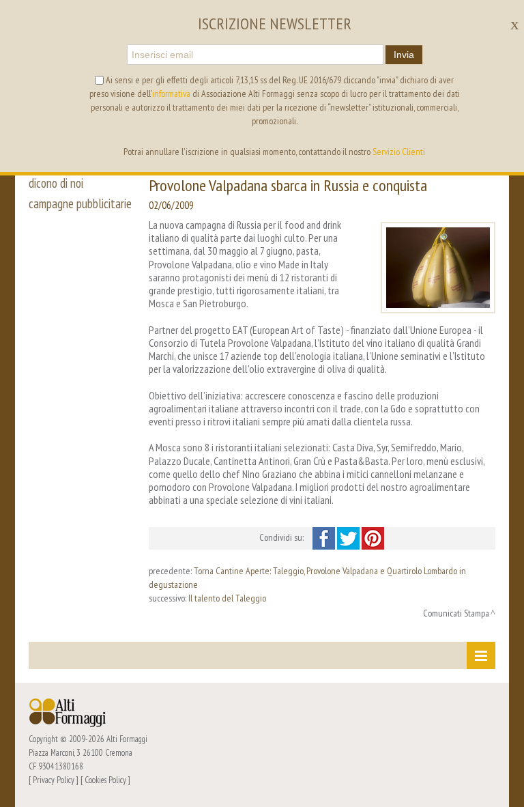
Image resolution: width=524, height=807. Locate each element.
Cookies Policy (105, 779)
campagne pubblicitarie (80, 203)
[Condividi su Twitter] (349, 537)
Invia (404, 54)
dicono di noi (56, 183)
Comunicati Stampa (456, 613)
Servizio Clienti (399, 151)
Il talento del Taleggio (227, 598)
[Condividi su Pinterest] (373, 537)
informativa (171, 93)
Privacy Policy (53, 779)
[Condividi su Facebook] (324, 537)
